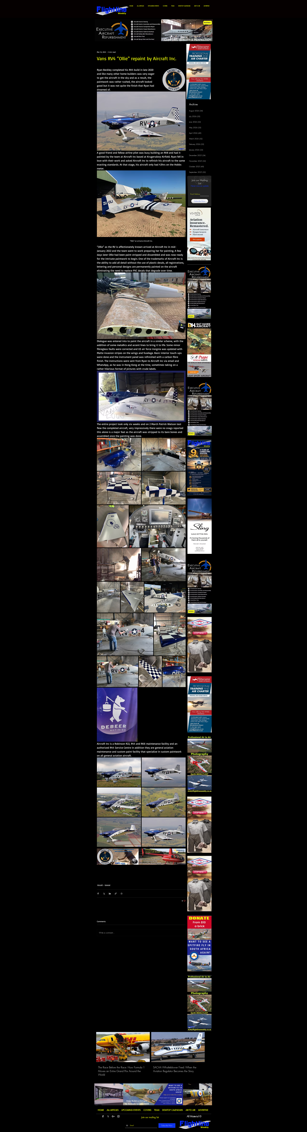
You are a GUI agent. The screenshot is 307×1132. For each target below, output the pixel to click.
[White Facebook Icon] (102, 1116)
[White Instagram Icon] (118, 1116)
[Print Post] (121, 893)
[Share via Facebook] (98, 893)
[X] (108, 1116)
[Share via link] (116, 893)
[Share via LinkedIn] (110, 893)
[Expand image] (119, 454)
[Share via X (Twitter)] (104, 893)
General (107, 885)
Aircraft (100, 885)
